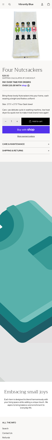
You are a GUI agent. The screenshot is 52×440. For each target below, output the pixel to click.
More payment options (26, 136)
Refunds (6, 437)
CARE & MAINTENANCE (13, 144)
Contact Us (7, 433)
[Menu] (3, 4)
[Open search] (9, 4)
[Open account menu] (42, 4)
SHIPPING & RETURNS (12, 150)
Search (5, 428)
